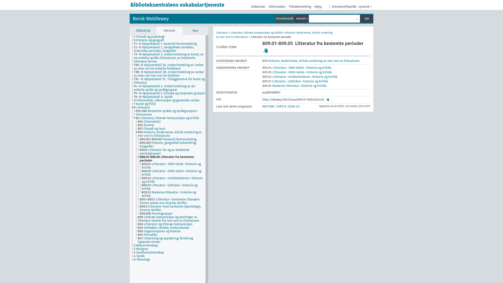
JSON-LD (293, 106)
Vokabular (258, 6)
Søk (366, 18)
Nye (195, 30)
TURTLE (281, 106)
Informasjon (277, 6)
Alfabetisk (143, 30)
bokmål (301, 18)
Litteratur (222, 32)
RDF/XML (268, 106)
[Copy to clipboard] (265, 50)
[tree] (169, 159)
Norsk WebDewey (151, 18)
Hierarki (169, 30)
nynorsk (363, 6)
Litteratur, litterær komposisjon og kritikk (256, 32)
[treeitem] (151, 37)
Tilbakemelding (300, 6)
